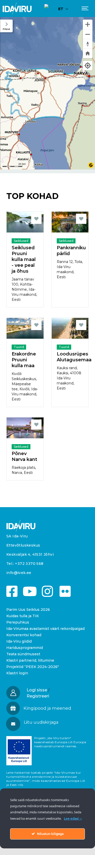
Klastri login (17, 673)
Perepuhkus (17, 622)
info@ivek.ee (18, 572)
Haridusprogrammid (24, 647)
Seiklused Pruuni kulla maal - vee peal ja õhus (24, 259)
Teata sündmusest (23, 654)
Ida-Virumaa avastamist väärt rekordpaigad (45, 628)
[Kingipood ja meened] (13, 708)
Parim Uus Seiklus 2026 (28, 609)
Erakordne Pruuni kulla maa (24, 359)
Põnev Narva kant (24, 456)
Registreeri (38, 696)
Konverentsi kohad (23, 635)
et (60, 9)
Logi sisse (37, 690)
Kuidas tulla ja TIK (22, 616)
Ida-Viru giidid (19, 641)
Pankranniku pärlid (70, 250)
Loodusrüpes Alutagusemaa (70, 357)
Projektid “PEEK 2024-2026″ (32, 666)
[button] (47, 722)
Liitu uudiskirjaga (41, 722)
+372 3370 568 (29, 563)
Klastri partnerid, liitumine (30, 660)
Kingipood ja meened (47, 708)
